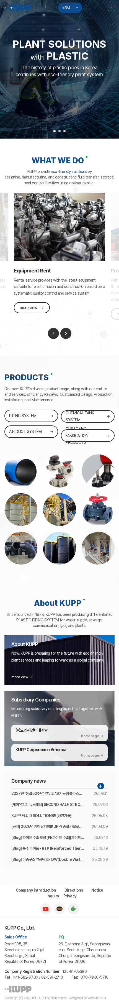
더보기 (100, 786)
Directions (73, 890)
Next (65, 333)
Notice (97, 890)
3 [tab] (64, 131)
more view (28, 307)
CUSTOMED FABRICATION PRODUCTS (77, 435)
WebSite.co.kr (96, 998)
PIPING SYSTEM (23, 416)
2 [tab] (59, 131)
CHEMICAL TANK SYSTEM (80, 416)
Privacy (70, 896)
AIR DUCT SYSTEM (25, 431)
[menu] (111, 8)
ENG (66, 7)
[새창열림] (45, 906)
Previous (53, 333)
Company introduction (36, 890)
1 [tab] (54, 131)
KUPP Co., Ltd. (18, 7)
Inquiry (52, 896)
